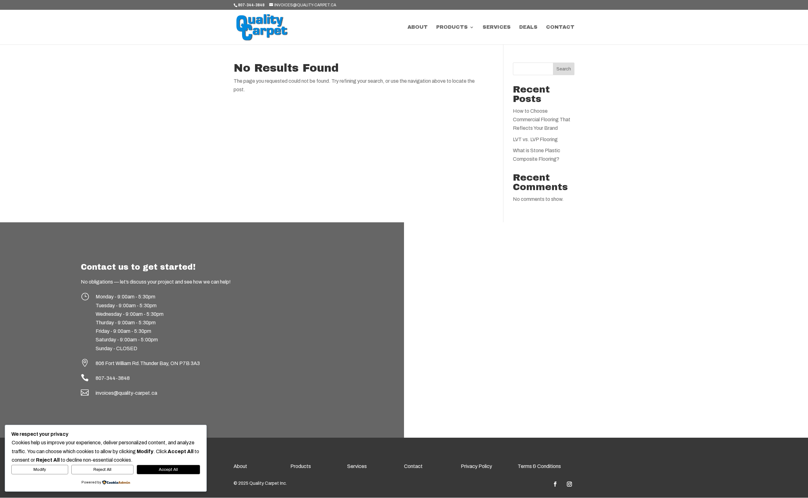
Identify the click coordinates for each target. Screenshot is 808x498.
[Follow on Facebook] (555, 484)
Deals (528, 27)
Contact (560, 27)
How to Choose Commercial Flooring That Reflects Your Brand (541, 119)
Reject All (102, 469)
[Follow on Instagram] (569, 484)
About (417, 27)
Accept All (168, 469)
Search (563, 69)
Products (452, 27)
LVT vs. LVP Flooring (535, 139)
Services (497, 27)
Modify (39, 469)
